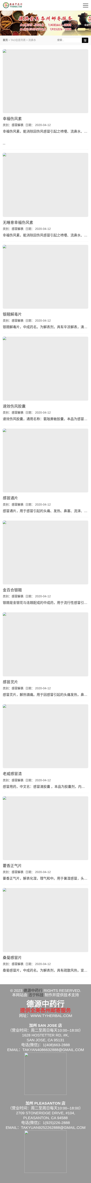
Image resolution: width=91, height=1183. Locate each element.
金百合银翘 (12, 590)
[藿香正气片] (45, 828)
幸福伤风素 (12, 119)
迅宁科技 (36, 995)
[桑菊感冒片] (45, 920)
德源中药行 (13, 5)
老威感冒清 (12, 774)
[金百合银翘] (45, 552)
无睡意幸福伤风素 (18, 223)
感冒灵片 (10, 682)
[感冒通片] (45, 460)
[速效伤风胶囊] (45, 368)
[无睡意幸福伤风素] (45, 185)
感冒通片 (10, 498)
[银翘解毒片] (45, 277)
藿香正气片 (12, 866)
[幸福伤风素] (45, 81)
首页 (5, 40)
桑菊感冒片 (12, 958)
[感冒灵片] (45, 644)
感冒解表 (17, 125)
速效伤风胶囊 (14, 406)
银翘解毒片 (12, 314)
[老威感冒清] (45, 736)
